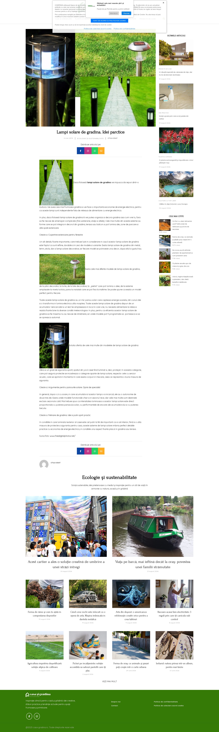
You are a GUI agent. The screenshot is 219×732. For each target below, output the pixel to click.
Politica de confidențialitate (124, 29)
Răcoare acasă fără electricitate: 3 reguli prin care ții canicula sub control (174, 616)
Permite (126, 13)
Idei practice (164, 113)
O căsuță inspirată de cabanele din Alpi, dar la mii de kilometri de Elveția (175, 73)
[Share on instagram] (88, 150)
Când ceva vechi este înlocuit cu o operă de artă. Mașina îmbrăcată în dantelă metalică (87, 616)
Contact (114, 706)
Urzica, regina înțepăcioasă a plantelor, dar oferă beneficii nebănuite (182, 279)
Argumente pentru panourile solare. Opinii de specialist (74, 387)
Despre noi (116, 702)
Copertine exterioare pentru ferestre (65, 234)
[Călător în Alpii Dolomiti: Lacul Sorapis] (176, 184)
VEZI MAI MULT (109, 681)
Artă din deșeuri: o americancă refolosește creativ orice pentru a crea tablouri (131, 616)
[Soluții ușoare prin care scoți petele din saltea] (176, 96)
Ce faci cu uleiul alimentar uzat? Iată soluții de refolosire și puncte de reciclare (182, 225)
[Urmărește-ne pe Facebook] (29, 716)
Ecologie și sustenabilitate (90, 138)
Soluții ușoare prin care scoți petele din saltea (173, 117)
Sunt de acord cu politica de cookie (109, 21)
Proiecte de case (165, 69)
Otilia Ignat (113, 138)
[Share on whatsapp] (95, 150)
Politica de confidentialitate (166, 702)
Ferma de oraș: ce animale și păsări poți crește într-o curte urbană (182, 239)
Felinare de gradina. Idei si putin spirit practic (69, 415)
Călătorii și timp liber (167, 201)
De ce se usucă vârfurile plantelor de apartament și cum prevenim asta (182, 253)
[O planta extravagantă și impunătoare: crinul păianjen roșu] (176, 140)
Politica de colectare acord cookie (169, 706)
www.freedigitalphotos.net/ (62, 436)
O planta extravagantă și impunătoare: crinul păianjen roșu (176, 161)
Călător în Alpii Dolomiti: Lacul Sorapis (173, 204)
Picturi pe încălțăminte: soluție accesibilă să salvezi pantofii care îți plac (88, 667)
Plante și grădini (165, 157)
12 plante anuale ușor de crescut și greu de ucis (181, 264)
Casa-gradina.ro (38, 695)
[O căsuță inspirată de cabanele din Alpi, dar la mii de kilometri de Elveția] (176, 52)
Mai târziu (113, 13)
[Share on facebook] (80, 150)
